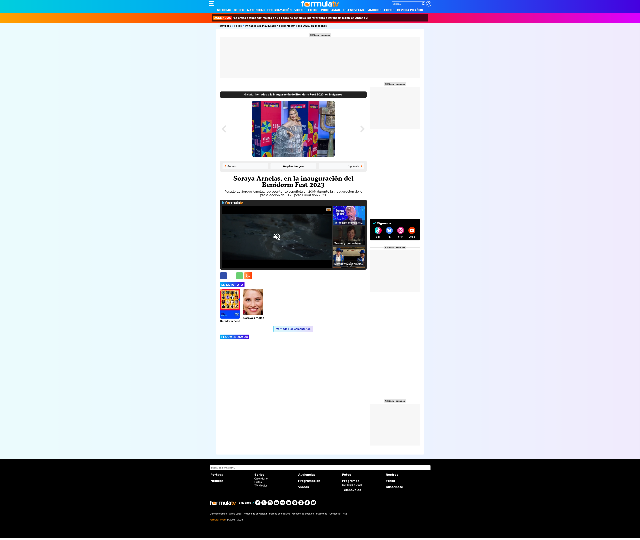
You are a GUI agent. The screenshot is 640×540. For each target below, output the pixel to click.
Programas (330, 10)
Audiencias (256, 10)
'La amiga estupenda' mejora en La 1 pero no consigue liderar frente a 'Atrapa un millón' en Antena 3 (291, 18)
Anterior (232, 166)
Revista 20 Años (410, 10)
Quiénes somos (218, 514)
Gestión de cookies (303, 514)
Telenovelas (353, 10)
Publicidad (321, 514)
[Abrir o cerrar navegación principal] (211, 3)
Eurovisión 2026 (352, 485)
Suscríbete (394, 487)
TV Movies (261, 486)
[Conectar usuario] (428, 3)
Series (239, 10)
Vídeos (300, 10)
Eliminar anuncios (321, 34)
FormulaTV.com (218, 519)
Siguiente (353, 166)
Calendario (261, 479)
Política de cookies (279, 514)
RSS (345, 514)
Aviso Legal (235, 514)
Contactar (335, 514)
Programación (279, 10)
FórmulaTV (224, 25)
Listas (258, 482)
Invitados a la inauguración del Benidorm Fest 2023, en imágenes (286, 25)
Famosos (374, 10)
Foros (389, 10)
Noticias (224, 10)
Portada (216, 475)
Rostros (392, 475)
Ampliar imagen (293, 166)
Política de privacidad (255, 514)
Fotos (313, 10)
